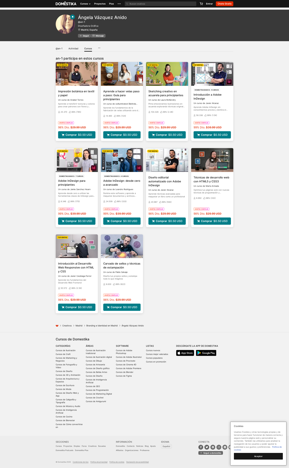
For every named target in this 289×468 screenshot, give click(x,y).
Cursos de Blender (124, 372)
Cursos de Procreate (125, 361)
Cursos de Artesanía (95, 364)
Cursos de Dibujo (94, 361)
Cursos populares (154, 358)
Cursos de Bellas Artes (96, 372)
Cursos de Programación (97, 390)
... (99, 47)
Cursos (88, 48)
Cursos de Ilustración (66, 350)
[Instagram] (218, 447)
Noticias (139, 446)
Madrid (79, 325)
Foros (84, 446)
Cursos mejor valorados (157, 354)
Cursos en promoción (156, 361)
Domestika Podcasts (64, 450)
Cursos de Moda (63, 389)
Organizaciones (131, 450)
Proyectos (100, 3)
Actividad (73, 48)
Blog (147, 446)
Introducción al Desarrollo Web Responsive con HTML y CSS (76, 267)
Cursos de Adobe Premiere (128, 368)
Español (166, 446)
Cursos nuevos (153, 350)
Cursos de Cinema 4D (126, 364)
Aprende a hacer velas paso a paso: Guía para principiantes (121, 95)
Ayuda (153, 446)
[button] (119, 4)
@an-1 (59, 48)
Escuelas (102, 446)
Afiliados (119, 450)
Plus (111, 3)
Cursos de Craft (63, 354)
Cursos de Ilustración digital (99, 357)
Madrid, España (89, 29)
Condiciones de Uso (81, 462)
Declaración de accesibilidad (137, 462)
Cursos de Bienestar (65, 420)
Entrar (209, 3)
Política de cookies (116, 462)
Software (122, 345)
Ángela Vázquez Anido (102, 17)
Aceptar (258, 456)
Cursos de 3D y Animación (68, 375)
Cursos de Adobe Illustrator (129, 357)
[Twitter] (206, 447)
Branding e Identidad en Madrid (102, 325)
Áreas (89, 345)
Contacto (131, 446)
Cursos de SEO (93, 386)
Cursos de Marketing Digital (99, 394)
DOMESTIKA (66, 4)
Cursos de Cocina (64, 416)
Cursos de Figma (124, 376)
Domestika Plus (81, 450)
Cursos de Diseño (64, 371)
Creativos (67, 325)
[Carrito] (201, 4)
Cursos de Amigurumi (96, 401)
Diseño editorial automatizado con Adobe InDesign (164, 181)
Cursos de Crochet (95, 397)
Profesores (144, 450)
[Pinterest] (212, 447)
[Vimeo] (224, 447)
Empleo (77, 446)
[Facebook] (200, 447)
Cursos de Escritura (65, 385)
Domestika (120, 446)
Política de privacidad (98, 462)
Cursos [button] (84, 3)
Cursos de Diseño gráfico (98, 368)
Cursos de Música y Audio (68, 406)
